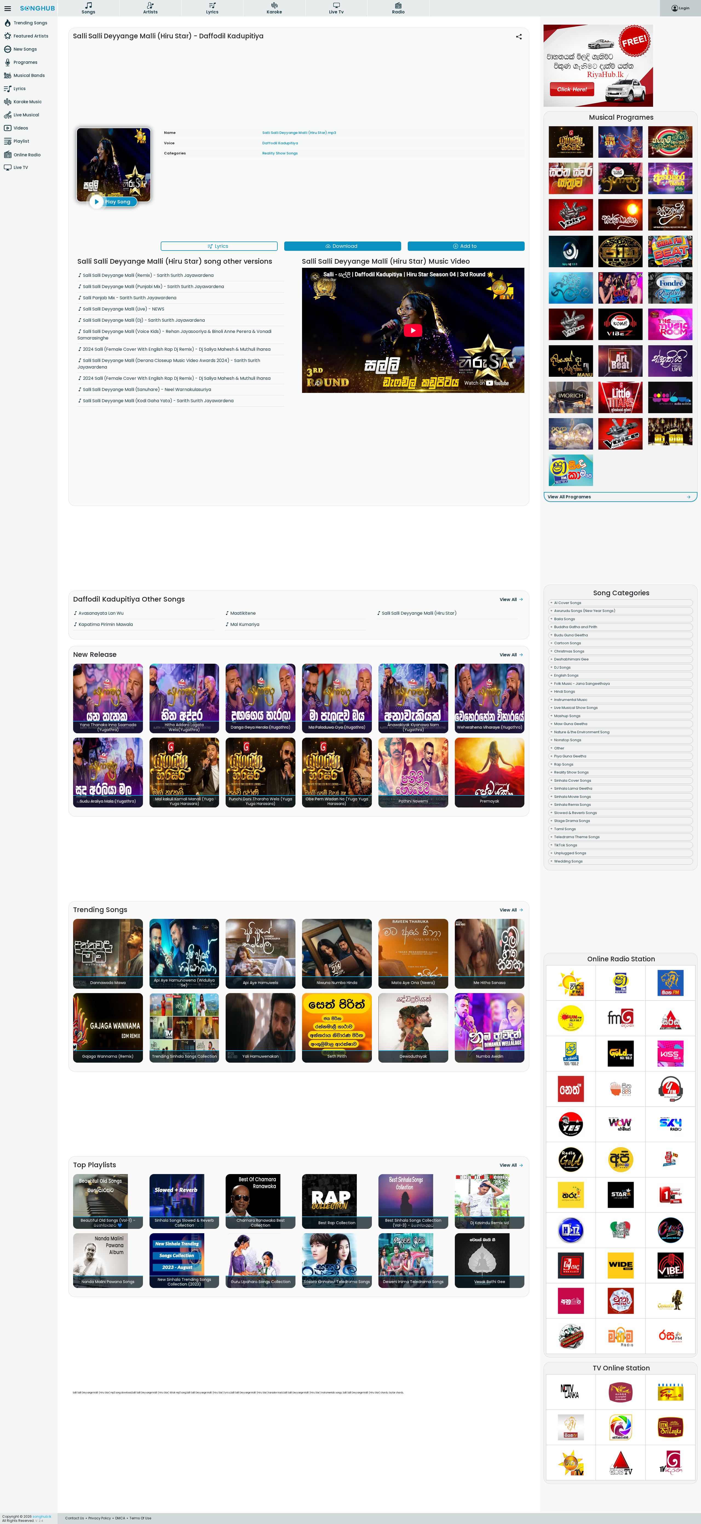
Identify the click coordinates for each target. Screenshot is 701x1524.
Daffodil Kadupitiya (280, 143)
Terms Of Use (140, 1518)
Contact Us (74, 1518)
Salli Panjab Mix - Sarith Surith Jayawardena (129, 298)
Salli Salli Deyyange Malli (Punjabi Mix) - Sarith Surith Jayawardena (153, 286)
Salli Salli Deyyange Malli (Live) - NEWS (123, 309)
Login (684, 8)
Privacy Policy (99, 1518)
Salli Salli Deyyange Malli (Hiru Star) (419, 613)
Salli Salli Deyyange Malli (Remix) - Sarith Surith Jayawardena (148, 275)
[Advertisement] (298, 81)
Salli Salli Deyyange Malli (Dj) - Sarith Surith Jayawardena (143, 320)
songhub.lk (42, 1516)
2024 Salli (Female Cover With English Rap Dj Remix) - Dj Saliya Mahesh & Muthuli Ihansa (176, 349)
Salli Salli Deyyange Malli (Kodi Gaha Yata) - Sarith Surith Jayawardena (158, 401)
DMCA (120, 1518)
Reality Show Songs (280, 153)
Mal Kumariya (244, 624)
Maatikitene (242, 613)
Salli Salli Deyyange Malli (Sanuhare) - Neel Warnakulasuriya (146, 389)
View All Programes (569, 497)
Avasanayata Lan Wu (100, 613)
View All (508, 599)
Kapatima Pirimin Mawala (105, 624)
